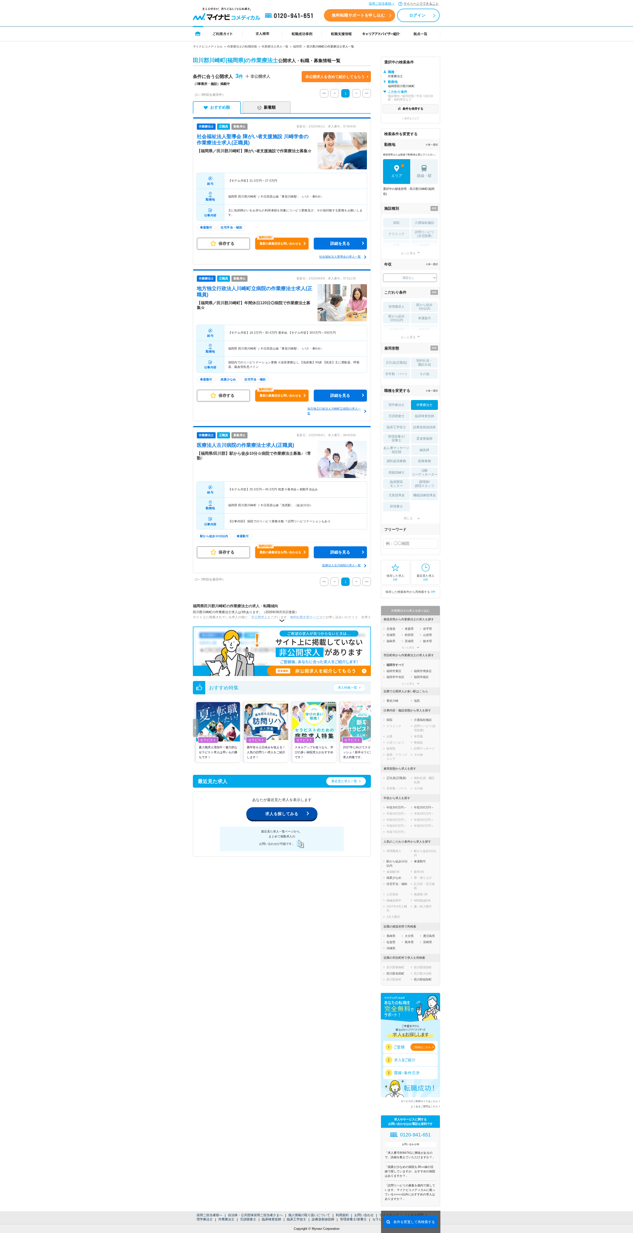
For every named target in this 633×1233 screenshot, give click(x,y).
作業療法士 (226, 1219)
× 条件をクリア (410, 118)
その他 (424, 374)
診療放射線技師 (323, 1219)
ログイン (417, 15)
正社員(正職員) (396, 362)
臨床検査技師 (271, 1219)
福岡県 (297, 46)
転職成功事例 (302, 33)
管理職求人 (396, 306)
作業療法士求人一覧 (275, 46)
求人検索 (262, 33)
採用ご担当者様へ (381, 3)
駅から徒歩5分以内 (424, 307)
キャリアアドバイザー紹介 (381, 33)
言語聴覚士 (248, 1219)
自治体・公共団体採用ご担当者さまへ (255, 1215)
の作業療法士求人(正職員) (245, 445)
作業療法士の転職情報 (242, 46)
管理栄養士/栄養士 (353, 1219)
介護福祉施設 (424, 223)
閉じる (408, 518)
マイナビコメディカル (208, 46)
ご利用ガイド (223, 33)
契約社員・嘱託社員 (424, 362)
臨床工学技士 (296, 1219)
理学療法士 (205, 1219)
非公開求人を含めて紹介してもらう (335, 77)
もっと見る (408, 253)
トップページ (198, 33)
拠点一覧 (420, 33)
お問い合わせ (364, 1215)
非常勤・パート (396, 374)
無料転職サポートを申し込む (358, 15)
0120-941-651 (290, 15)
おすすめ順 (220, 107)
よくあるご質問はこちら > (425, 1106)
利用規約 (342, 1215)
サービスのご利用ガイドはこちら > (420, 1101)
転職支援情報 (341, 33)
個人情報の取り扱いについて (309, 1215)
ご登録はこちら (421, 1047)
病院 (396, 223)
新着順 (270, 107)
